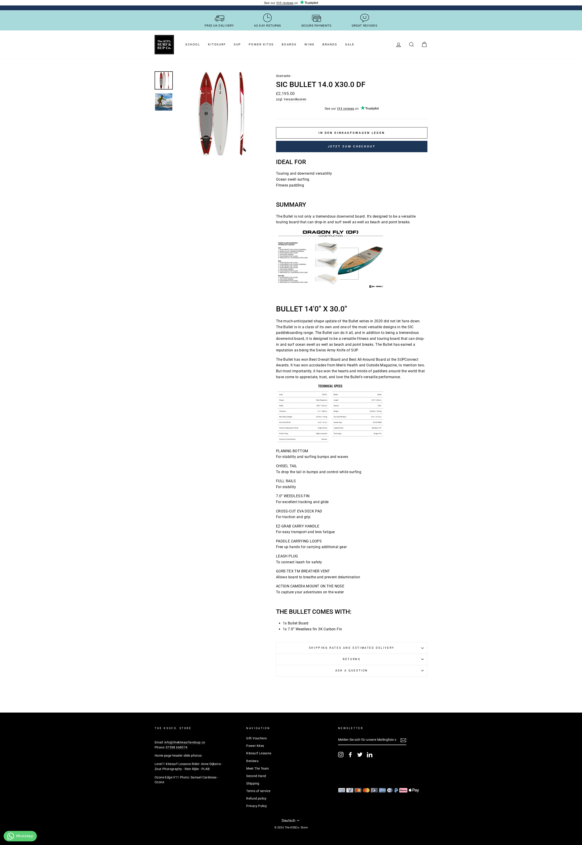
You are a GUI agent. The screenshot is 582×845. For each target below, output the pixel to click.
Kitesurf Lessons (258, 753)
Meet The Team (257, 768)
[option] (218, 113)
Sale (349, 44)
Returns (351, 659)
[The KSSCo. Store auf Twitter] (360, 754)
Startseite (283, 76)
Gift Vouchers (256, 738)
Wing (309, 44)
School (192, 44)
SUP (237, 44)
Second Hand (256, 776)
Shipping (252, 783)
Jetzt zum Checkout (352, 146)
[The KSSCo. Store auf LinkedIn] (369, 754)
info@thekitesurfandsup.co (184, 742)
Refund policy (256, 798)
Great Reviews (364, 25)
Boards (289, 44)
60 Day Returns (267, 25)
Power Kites (261, 44)
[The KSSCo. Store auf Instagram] (341, 754)
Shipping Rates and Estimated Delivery (351, 647)
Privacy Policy (256, 806)
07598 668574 (177, 747)
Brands (329, 44)
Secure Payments (316, 25)
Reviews (252, 761)
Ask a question (351, 670)
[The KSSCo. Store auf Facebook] (350, 754)
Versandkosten (295, 99)
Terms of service (258, 791)
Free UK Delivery (219, 25)
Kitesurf (217, 44)
